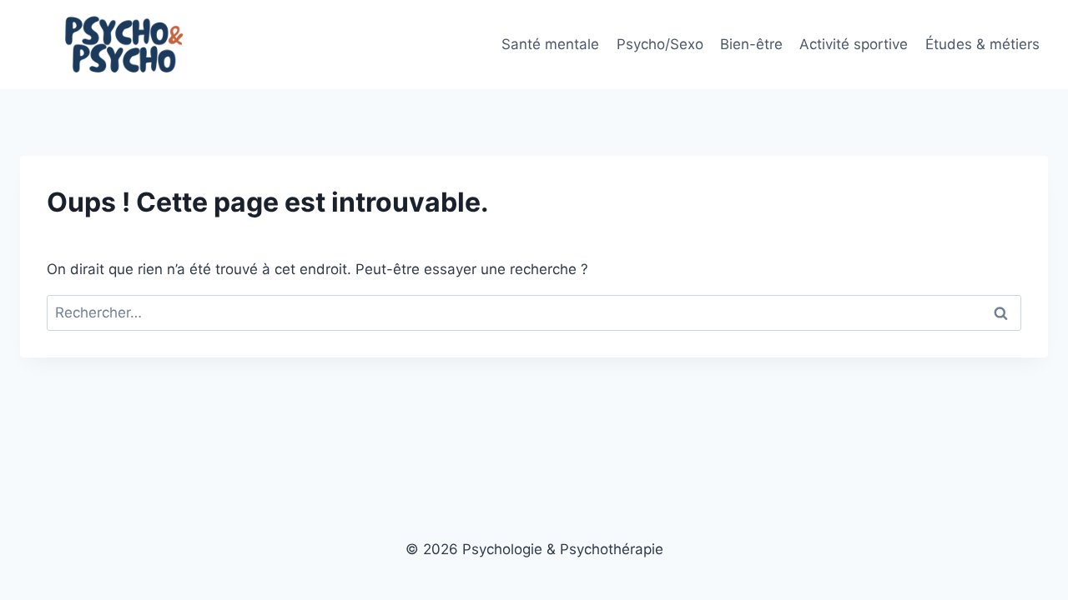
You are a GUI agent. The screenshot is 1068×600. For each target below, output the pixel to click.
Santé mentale (550, 44)
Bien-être (751, 44)
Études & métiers (982, 44)
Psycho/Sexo (660, 44)
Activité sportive (853, 44)
